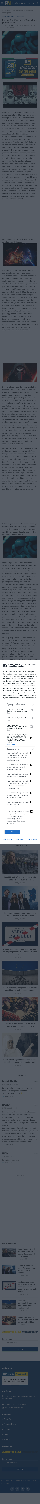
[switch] (31, 710)
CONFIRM (12, 831)
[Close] (36, 664)
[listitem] (20, 704)
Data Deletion (7, 840)
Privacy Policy (32, 840)
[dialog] (20, 752)
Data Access (20, 840)
